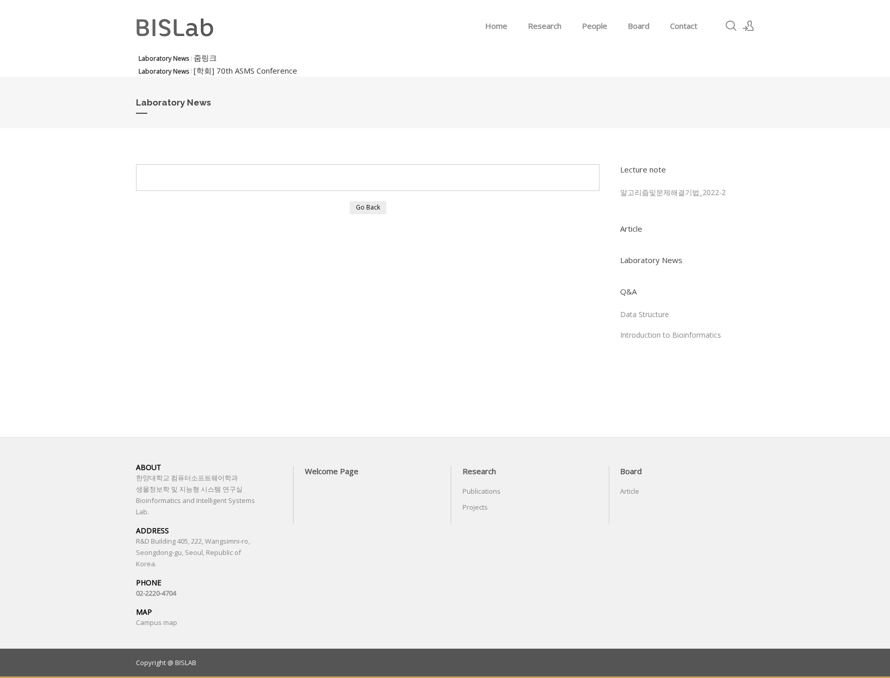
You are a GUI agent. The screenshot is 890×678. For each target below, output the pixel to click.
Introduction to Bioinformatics (670, 335)
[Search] (731, 25)
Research (544, 26)
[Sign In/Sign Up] (748, 25)
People (594, 26)
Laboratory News (651, 260)
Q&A (628, 291)
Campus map (156, 622)
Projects (475, 507)
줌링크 (205, 58)
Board (638, 26)
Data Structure (644, 314)
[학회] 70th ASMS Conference (245, 70)
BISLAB (185, 662)
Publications (482, 491)
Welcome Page (331, 471)
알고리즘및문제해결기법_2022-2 (673, 192)
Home (496, 26)
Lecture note (643, 169)
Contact (683, 26)
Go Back (368, 207)
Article (631, 228)
